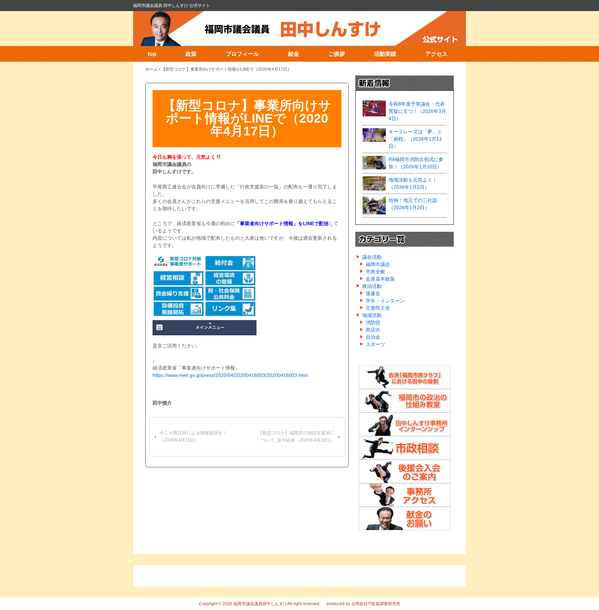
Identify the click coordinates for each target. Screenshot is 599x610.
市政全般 (375, 271)
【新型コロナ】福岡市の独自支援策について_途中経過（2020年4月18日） (296, 436)
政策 (191, 54)
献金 (293, 54)
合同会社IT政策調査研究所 (375, 603)
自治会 (373, 337)
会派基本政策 (380, 279)
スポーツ (375, 344)
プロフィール (242, 54)
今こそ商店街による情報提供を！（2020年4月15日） (193, 436)
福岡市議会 (378, 264)
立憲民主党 (378, 308)
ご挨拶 (336, 54)
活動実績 (385, 54)
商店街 (373, 330)
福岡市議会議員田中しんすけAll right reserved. (276, 603)
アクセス (436, 54)
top (152, 54)
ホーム (151, 69)
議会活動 (372, 257)
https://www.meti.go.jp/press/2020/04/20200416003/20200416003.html (230, 375)
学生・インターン (385, 300)
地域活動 (372, 315)
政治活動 (372, 286)
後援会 (373, 293)
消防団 (373, 322)
